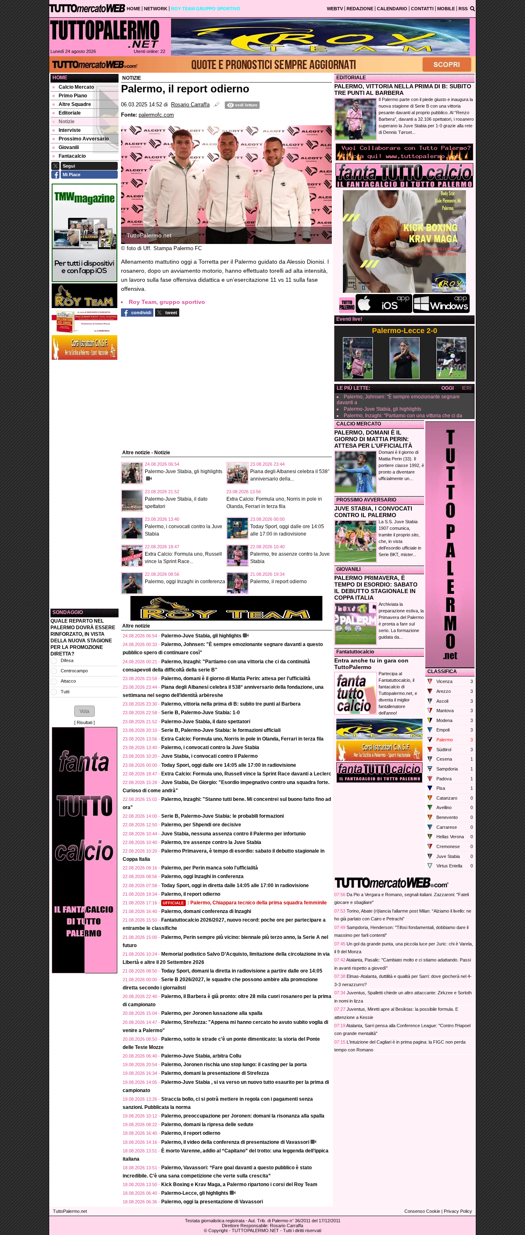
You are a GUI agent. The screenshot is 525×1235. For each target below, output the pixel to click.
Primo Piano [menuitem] (73, 96)
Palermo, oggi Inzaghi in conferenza (185, 581)
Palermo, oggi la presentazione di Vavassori (212, 1202)
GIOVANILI (348, 569)
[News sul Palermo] (104, 33)
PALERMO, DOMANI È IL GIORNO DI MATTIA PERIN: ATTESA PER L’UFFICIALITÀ (373, 439)
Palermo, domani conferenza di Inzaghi (206, 911)
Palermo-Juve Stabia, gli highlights (183, 471)
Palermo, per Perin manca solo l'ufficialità (209, 868)
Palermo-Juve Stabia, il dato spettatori (205, 721)
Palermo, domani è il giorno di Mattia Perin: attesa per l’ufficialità (235, 678)
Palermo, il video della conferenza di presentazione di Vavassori (235, 1142)
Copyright (218, 1230)
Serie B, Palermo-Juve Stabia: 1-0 (200, 712)
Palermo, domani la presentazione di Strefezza (215, 1073)
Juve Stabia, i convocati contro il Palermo (209, 756)
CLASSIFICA (442, 671)
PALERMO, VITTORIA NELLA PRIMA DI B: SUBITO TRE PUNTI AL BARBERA (402, 89)
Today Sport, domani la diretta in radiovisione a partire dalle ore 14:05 (241, 971)
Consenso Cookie (422, 1211)
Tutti (65, 691)
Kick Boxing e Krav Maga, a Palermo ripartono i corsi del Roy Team (239, 1184)
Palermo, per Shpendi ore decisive (201, 825)
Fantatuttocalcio (355, 652)
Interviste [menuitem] (70, 130)
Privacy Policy (458, 1211)
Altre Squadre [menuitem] (75, 104)
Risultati (84, 722)
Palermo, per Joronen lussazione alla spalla (211, 1013)
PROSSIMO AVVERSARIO (366, 500)
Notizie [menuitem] (67, 121)
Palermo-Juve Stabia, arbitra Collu (201, 1056)
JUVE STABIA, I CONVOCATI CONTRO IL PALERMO (373, 511)
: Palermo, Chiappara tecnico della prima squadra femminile (245, 903)
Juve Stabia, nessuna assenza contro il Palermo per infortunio (233, 834)
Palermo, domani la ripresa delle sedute (207, 1124)
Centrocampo (74, 670)
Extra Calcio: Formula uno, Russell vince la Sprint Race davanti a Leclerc (246, 774)
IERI (466, 388)
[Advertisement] (84, 484)
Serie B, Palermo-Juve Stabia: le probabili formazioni (222, 816)
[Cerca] (472, 8)
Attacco (68, 680)
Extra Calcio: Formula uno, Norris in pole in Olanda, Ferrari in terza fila (242, 739)
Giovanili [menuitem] (69, 147)
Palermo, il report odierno (278, 581)
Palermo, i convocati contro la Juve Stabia (210, 747)
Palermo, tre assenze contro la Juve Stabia (211, 842)
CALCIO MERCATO (358, 424)
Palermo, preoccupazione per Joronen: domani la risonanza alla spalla (242, 1116)
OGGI (447, 388)
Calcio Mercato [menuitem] (76, 87)
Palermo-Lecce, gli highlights (194, 1193)
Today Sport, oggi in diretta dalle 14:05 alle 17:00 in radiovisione (235, 885)
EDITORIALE (351, 77)
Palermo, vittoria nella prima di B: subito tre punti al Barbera (231, 704)
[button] (84, 711)
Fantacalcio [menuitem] (72, 156)
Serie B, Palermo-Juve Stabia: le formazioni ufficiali (221, 730)
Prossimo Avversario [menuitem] (84, 139)
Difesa (67, 660)
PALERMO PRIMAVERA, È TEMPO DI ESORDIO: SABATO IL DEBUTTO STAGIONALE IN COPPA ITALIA (376, 588)
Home (59, 77)
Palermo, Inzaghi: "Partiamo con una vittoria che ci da (403, 416)
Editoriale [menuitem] (70, 113)
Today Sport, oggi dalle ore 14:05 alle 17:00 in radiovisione (228, 765)
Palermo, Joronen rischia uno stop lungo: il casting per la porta (234, 1064)
